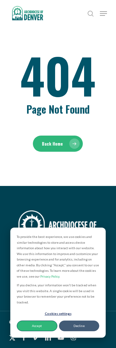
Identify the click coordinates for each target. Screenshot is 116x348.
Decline (79, 326)
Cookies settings (58, 313)
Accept (37, 326)
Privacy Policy (49, 276)
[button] (103, 13)
